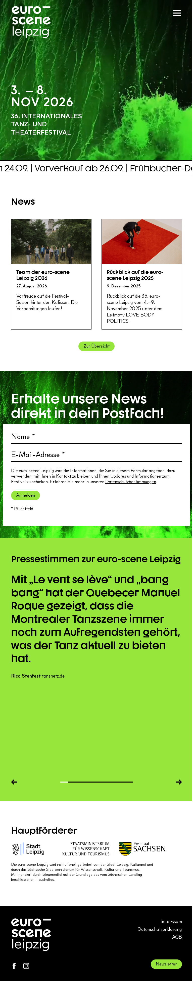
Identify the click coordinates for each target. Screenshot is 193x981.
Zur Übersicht (96, 346)
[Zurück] (14, 782)
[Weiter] (179, 782)
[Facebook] (14, 966)
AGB (177, 937)
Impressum (171, 921)
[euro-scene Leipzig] (31, 22)
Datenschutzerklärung (159, 929)
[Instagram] (26, 966)
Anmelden (25, 495)
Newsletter (166, 964)
